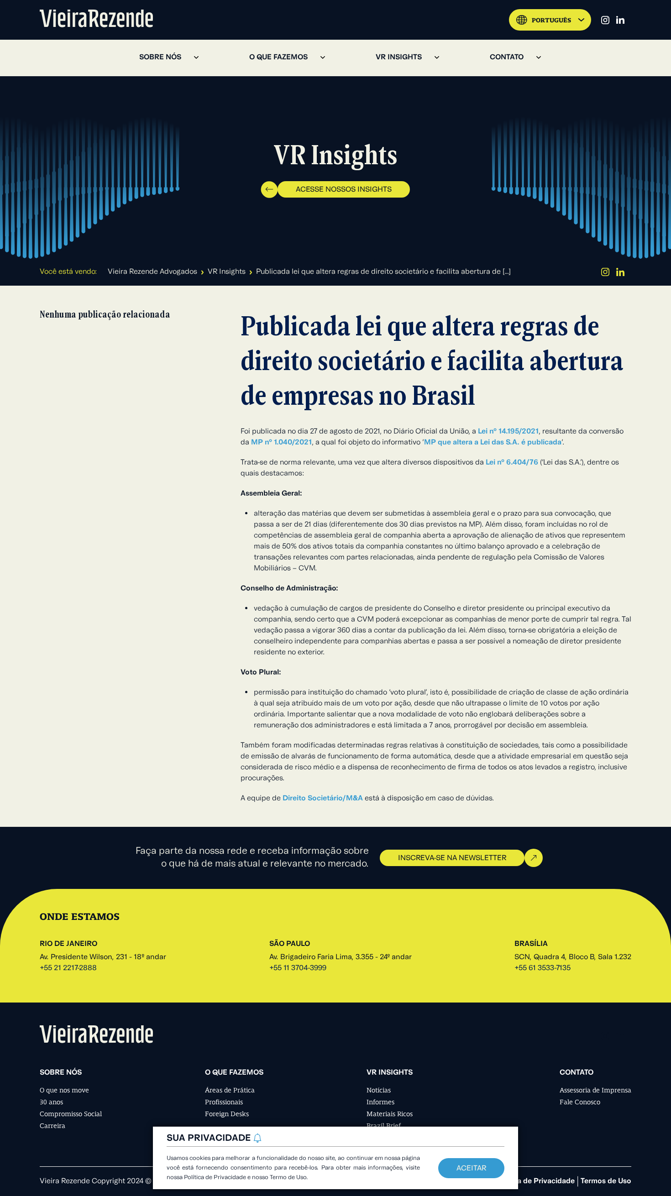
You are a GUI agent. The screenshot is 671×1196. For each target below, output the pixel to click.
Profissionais (224, 1102)
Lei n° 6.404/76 (513, 462)
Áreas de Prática (230, 1090)
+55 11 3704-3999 (297, 968)
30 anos (51, 1102)
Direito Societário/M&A (323, 798)
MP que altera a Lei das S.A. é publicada (492, 442)
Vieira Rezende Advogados (152, 272)
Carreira (52, 1125)
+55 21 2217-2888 (68, 968)
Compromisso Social (71, 1114)
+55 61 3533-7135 (542, 968)
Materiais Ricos (390, 1114)
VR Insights (227, 272)
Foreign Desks (227, 1114)
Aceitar (471, 1168)
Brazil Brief (384, 1125)
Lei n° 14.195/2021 (508, 431)
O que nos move (64, 1090)
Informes (380, 1102)
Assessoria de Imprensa (595, 1090)
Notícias (379, 1090)
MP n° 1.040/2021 (281, 442)
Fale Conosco (580, 1102)
